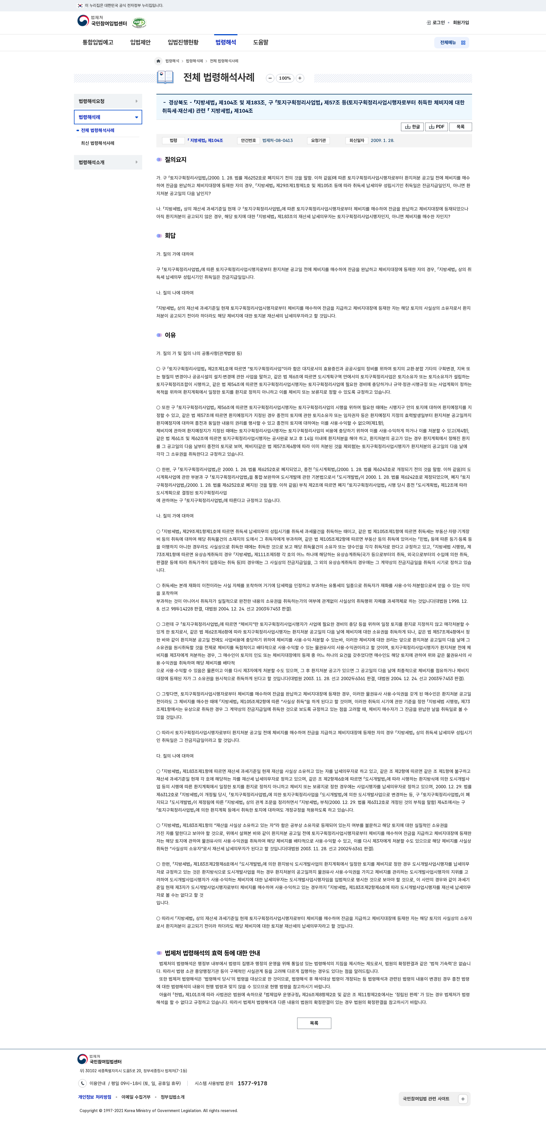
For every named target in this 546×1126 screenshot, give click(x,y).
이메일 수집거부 (136, 1097)
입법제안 (140, 42)
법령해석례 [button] (89, 117)
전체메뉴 (448, 42)
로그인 (439, 22)
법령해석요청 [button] (91, 101)
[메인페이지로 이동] (102, 21)
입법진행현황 (183, 42)
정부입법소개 (173, 1097)
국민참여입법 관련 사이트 (426, 1099)
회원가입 (461, 22)
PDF (440, 126)
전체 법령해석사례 (97, 130)
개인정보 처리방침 (94, 1097)
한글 (416, 126)
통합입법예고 (97, 42)
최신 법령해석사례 (97, 143)
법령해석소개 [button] (91, 162)
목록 (461, 126)
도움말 (260, 42)
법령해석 (226, 42)
